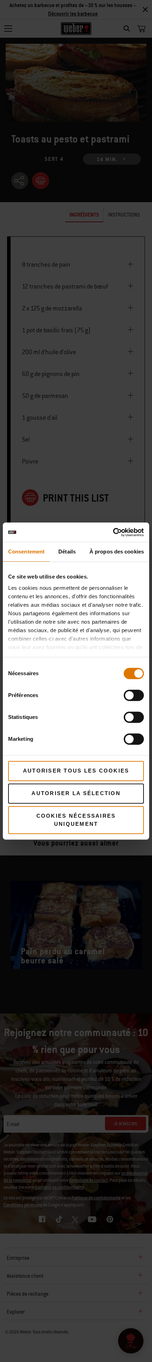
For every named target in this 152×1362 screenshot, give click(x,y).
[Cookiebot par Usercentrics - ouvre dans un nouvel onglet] (113, 532)
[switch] (134, 695)
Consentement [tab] (26, 552)
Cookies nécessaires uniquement (76, 820)
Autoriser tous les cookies (76, 771)
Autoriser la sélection (76, 793)
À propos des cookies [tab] (116, 552)
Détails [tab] (67, 552)
